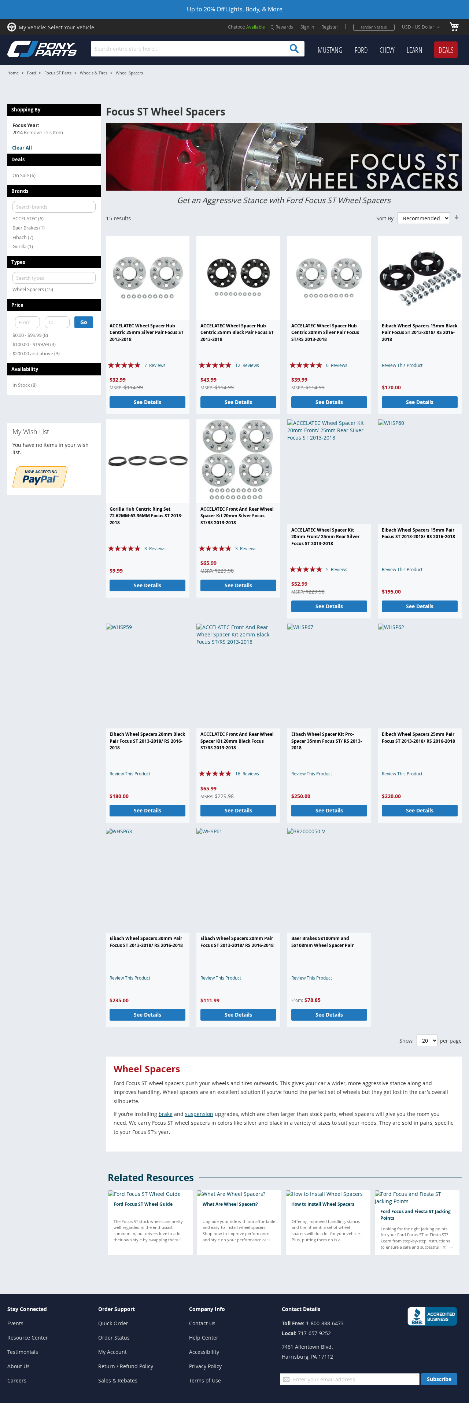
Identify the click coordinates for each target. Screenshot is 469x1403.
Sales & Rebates (117, 1380)
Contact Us (202, 1323)
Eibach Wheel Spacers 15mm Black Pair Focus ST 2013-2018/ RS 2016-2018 (419, 332)
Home (13, 73)
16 (247, 773)
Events (15, 1323)
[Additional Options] (39, 486)
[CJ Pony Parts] (25, 48)
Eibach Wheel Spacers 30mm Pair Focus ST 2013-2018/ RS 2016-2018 (146, 941)
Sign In (307, 27)
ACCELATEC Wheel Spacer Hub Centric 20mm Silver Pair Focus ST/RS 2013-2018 (325, 332)
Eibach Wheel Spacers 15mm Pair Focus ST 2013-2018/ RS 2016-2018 (418, 533)
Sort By (385, 218)
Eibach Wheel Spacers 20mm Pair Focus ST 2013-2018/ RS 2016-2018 (237, 941)
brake (166, 1113)
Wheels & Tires (93, 73)
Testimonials (22, 1351)
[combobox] (197, 48)
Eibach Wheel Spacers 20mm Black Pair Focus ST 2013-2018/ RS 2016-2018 (147, 741)
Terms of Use (205, 1380)
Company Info (207, 1308)
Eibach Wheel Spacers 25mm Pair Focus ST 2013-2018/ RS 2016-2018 (418, 737)
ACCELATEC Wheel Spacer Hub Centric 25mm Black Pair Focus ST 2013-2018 (237, 332)
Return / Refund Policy (125, 1366)
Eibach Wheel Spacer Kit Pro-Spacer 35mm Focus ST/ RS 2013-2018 (326, 741)
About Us (18, 1366)
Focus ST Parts (57, 73)
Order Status (374, 27)
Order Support (116, 1308)
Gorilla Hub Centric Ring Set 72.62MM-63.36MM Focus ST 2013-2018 (146, 516)
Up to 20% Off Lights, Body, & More (234, 9)
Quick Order (113, 1323)
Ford (31, 73)
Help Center (203, 1337)
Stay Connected (27, 1308)
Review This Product (402, 365)
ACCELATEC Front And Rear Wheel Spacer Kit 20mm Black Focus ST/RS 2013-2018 (237, 741)
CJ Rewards (281, 27)
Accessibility (204, 1351)
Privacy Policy (205, 1366)
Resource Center (27, 1337)
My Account (112, 1351)
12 (247, 365)
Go (83, 322)
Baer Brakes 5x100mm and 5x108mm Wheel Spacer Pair (322, 941)
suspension (199, 1113)
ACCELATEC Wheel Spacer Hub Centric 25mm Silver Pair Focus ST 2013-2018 (147, 332)
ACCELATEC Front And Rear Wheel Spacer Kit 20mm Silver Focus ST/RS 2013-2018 (237, 516)
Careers (16, 1380)
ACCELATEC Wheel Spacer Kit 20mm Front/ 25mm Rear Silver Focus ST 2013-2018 (325, 537)
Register (329, 27)
